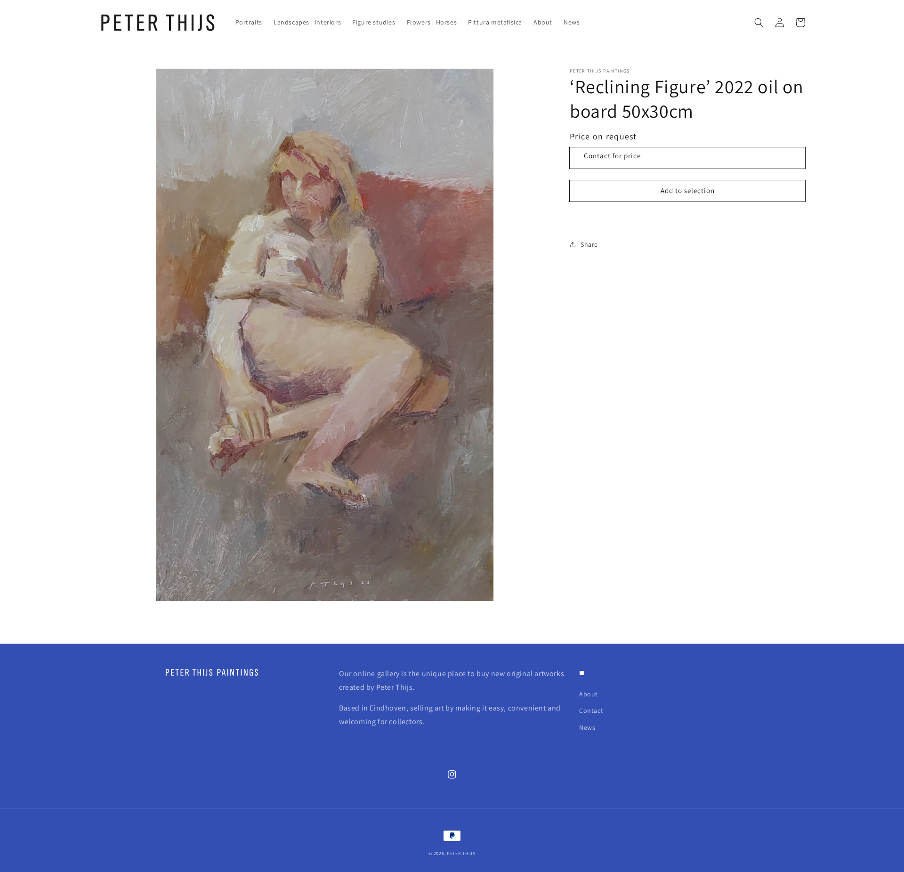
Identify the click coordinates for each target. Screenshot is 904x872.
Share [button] (589, 244)
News (587, 727)
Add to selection (688, 190)
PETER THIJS (461, 853)
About (588, 694)
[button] (759, 22)
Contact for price (612, 155)
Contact (591, 710)
